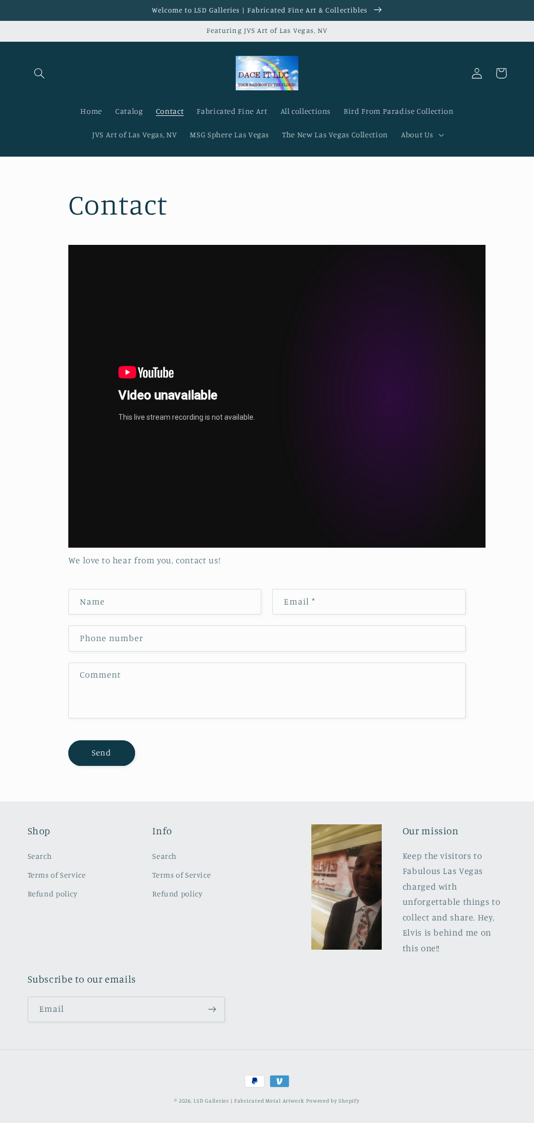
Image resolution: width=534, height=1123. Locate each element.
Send (101, 753)
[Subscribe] (212, 1009)
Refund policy (53, 893)
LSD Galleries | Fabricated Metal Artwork (248, 1100)
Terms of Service (57, 874)
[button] (40, 73)
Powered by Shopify (332, 1100)
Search (40, 856)
